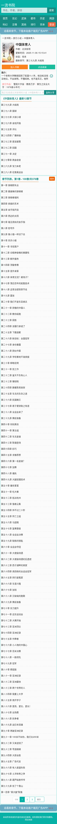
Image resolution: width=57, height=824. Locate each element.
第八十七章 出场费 (10, 712)
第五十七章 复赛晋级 (11, 528)
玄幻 (14, 18)
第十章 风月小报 (9, 240)
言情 (14, 24)
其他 (23, 24)
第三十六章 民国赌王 (11, 399)
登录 (51, 24)
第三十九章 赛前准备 (11, 418)
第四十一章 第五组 (10, 430)
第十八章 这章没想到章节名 (14, 289)
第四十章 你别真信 (10, 424)
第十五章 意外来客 (10, 270)
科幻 (5, 24)
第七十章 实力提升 (10, 608)
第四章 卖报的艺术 (10, 203)
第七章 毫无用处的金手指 (13, 221)
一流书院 (8, 5)
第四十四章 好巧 (9, 448)
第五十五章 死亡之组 (11, 516)
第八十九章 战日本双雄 (12, 724)
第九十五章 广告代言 (11, 761)
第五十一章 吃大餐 (10, 491)
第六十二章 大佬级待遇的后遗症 (16, 559)
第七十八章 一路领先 (11, 657)
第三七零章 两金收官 (11, 159)
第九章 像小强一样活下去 (13, 234)
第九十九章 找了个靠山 (12, 785)
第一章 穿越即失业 (10, 185)
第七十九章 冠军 (9, 663)
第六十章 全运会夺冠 (11, 546)
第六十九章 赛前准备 (11, 601)
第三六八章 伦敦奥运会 (12, 172)
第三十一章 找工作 (10, 369)
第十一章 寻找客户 (10, 246)
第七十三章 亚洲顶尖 (11, 626)
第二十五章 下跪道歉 (11, 332)
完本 (42, 24)
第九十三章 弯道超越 (11, 749)
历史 (42, 18)
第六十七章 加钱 (9, 589)
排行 (33, 24)
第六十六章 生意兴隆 (11, 583)
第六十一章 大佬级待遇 (12, 552)
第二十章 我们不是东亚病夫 (14, 301)
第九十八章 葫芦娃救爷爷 (13, 779)
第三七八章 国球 (9, 110)
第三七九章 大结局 (35, 60)
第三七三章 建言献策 (11, 141)
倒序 (52, 178)
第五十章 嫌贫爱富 (10, 485)
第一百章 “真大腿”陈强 (11, 792)
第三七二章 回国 (9, 147)
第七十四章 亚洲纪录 (11, 632)
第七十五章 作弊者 (10, 638)
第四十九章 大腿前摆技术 (13, 479)
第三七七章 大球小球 (11, 116)
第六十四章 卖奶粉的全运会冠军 (16, 571)
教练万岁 (30, 84)
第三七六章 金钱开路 (11, 123)
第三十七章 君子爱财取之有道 (15, 405)
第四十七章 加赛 (9, 467)
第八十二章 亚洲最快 (11, 681)
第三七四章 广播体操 (11, 135)
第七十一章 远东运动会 (12, 614)
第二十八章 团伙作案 (11, 350)
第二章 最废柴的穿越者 (12, 191)
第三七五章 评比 (9, 129)
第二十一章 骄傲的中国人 (13, 307)
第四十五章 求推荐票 (11, 454)
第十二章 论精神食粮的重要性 (15, 252)
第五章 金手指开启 (10, 209)
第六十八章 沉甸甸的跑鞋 (13, 595)
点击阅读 (42, 67)
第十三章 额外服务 (10, 258)
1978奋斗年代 (13, 87)
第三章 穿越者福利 (10, 197)
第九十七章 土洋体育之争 (13, 773)
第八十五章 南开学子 (11, 700)
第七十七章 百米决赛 (11, 651)
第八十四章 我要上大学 (12, 693)
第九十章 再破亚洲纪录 (12, 730)
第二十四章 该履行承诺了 (13, 326)
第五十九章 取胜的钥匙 (12, 540)
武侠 (23, 18)
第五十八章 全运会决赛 (12, 534)
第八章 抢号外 (7, 228)
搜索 (51, 10)
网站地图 (28, 819)
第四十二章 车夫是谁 (11, 436)
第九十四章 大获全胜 (11, 755)
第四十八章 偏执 (9, 473)
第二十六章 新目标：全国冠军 (15, 338)
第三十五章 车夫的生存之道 (14, 393)
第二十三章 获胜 (9, 320)
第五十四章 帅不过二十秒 (13, 510)
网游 (51, 18)
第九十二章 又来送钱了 (12, 742)
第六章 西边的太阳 (10, 215)
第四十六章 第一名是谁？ (13, 460)
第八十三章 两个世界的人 (13, 687)
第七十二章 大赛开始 (11, 620)
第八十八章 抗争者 (10, 718)
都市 (33, 18)
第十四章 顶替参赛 (10, 264)
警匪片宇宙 (19, 84)
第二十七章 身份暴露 (11, 344)
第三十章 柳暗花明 (10, 362)
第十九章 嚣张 (7, 295)
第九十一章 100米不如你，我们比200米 (20, 736)
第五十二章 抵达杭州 (11, 497)
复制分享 (50, 92)
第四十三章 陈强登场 (11, 442)
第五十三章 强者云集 (11, 503)
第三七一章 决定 (9, 153)
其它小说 (17, 38)
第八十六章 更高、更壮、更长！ (16, 706)
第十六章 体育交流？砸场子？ (15, 277)
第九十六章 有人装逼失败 (13, 767)
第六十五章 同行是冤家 (12, 577)
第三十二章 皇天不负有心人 (14, 375)
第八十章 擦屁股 (9, 669)
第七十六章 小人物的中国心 (14, 644)
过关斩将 (26, 48)
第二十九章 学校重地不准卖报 (15, 356)
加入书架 (14, 67)
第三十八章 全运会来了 (12, 411)
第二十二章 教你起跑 (11, 313)
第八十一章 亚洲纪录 (11, 675)
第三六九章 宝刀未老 (11, 165)
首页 (5, 18)
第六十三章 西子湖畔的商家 (14, 565)
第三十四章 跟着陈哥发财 (13, 387)
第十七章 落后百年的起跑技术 (15, 283)
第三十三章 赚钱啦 (10, 381)
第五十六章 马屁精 (10, 522)
